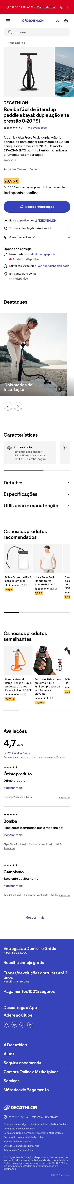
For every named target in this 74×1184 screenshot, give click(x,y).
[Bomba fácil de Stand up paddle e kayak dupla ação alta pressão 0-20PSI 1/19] (29, 72)
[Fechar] (67, 7)
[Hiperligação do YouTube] (14, 1025)
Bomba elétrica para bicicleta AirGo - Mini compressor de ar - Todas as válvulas (48, 686)
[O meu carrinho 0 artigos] (66, 20)
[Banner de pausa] (62, 7)
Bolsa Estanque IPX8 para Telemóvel (18, 579)
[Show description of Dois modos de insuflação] (60, 389)
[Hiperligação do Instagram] (22, 1025)
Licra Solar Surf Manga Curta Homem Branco (45, 581)
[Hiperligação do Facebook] (6, 1025)
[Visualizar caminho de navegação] (5, 42)
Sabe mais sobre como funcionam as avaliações (32, 757)
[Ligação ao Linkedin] (30, 1025)
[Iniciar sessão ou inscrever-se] (57, 20)
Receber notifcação (39, 207)
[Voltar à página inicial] (32, 20)
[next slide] (18, 406)
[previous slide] (8, 406)
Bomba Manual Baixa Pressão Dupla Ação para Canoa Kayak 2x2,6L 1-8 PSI (18, 685)
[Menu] (8, 20)
